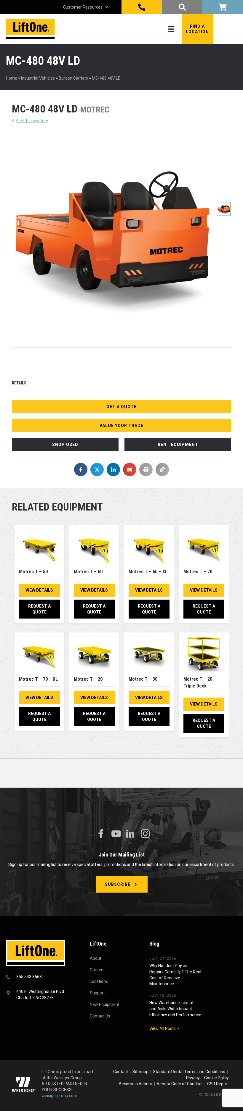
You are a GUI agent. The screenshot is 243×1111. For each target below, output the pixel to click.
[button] (197, 29)
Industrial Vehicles (38, 78)
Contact (121, 1071)
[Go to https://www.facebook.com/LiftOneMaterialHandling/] (100, 833)
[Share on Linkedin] (113, 469)
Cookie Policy (216, 1077)
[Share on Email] (129, 469)
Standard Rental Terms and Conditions (189, 1071)
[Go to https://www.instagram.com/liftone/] (145, 834)
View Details (39, 590)
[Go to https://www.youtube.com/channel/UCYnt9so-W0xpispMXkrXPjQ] (115, 833)
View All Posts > (164, 1028)
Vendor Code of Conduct (180, 1083)
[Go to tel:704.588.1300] (40, 977)
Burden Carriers (73, 78)
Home (11, 78)
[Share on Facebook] (80, 469)
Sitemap (141, 1071)
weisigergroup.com (59, 1095)
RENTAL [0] (222, 7)
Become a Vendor (135, 1083)
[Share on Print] (146, 469)
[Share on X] (97, 469)
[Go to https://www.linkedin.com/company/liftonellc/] (130, 834)
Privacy (193, 1077)
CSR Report (218, 1083)
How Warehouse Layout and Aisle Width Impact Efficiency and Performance (175, 1008)
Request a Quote (39, 609)
